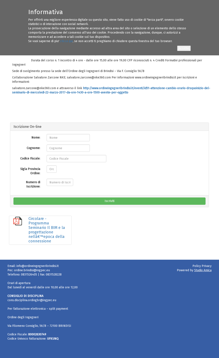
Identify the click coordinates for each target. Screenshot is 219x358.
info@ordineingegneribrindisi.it (37, 266)
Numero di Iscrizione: (33, 184)
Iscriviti (109, 201)
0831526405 (29, 274)
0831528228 (54, 274)
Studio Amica (203, 270)
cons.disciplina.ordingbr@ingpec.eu (31, 300)
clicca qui (66, 41)
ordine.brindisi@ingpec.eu (32, 270)
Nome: (35, 137)
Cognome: (33, 148)
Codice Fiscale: (30, 158)
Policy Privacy (202, 266)
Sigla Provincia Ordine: (30, 171)
